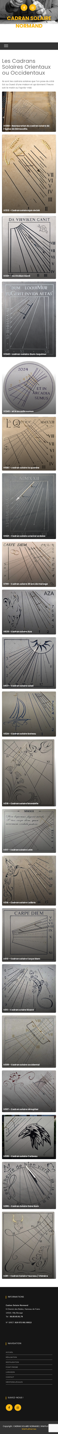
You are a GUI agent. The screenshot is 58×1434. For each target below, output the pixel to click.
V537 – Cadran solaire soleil (18, 685)
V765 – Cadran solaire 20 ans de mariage (25, 584)
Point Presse (12, 1367)
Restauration (12, 1362)
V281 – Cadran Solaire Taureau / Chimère (25, 1276)
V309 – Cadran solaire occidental (21, 1064)
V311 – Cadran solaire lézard (18, 1009)
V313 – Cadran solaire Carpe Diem (21, 958)
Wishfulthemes (29, 1429)
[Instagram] (33, 7)
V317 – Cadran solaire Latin (18, 849)
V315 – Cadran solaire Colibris (19, 902)
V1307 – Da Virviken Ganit (16, 275)
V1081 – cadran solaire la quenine (21, 467)
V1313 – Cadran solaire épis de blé (21, 210)
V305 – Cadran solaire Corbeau (20, 1156)
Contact (10, 1377)
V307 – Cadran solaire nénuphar (20, 1109)
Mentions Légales (14, 1382)
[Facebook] (24, 7)
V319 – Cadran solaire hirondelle (20, 803)
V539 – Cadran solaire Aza (17, 631)
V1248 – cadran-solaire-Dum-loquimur (24, 354)
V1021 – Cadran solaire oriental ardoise (24, 536)
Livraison (10, 1372)
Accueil (9, 1352)
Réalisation (11, 1357)
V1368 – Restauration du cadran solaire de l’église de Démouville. (26, 127)
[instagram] (18, 1407)
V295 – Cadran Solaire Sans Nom (21, 1206)
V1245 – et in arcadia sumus (18, 411)
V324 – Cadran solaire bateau (19, 733)
